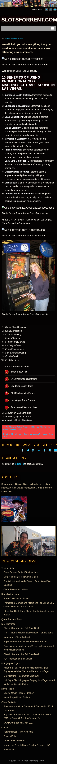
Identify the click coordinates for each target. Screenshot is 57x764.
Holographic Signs (10, 663)
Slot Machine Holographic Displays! (21, 676)
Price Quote (9, 749)
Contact (5, 727)
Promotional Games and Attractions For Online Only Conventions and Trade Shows (28, 605)
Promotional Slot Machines (14, 38)
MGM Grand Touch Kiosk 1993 (18, 723)
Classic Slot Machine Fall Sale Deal (21, 628)
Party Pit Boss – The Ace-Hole (18, 732)
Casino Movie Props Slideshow (18, 693)
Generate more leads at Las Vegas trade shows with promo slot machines (28, 648)
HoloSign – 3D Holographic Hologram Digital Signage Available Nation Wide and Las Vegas (26, 670)
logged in (19, 464)
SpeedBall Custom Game (15, 598)
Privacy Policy (10, 736)
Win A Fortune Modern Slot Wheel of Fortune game (28, 633)
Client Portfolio (8, 702)
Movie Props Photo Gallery (16, 697)
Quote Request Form (11, 619)
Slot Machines (8, 624)
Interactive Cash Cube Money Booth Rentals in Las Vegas (28, 613)
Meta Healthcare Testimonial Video (20, 577)
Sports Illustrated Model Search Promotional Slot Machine (27, 583)
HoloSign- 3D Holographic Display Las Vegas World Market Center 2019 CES (29, 682)
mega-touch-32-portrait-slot (16, 637)
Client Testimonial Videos (15, 589)
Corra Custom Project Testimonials (20, 572)
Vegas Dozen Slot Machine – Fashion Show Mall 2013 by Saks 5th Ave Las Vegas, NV (27, 716)
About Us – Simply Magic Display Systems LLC (26, 745)
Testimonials (7, 568)
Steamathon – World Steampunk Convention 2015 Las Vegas (28, 708)
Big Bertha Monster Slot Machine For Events (25, 641)
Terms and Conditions (14, 740)
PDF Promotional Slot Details (17, 659)
